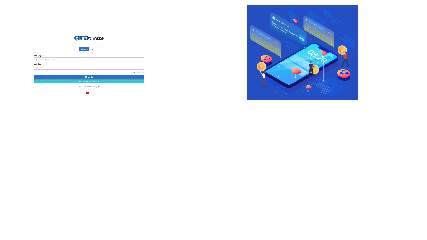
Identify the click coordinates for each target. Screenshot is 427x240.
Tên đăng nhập (40, 56)
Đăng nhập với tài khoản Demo (89, 81)
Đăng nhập (89, 77)
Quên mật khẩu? (138, 72)
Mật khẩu (37, 64)
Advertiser (84, 49)
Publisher (94, 49)
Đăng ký (96, 87)
